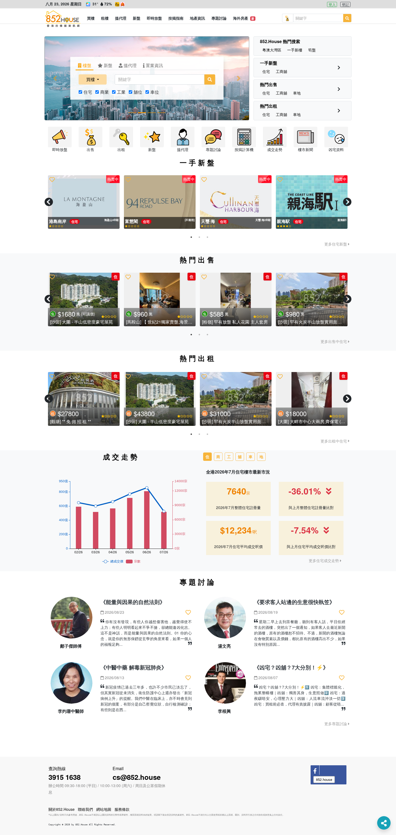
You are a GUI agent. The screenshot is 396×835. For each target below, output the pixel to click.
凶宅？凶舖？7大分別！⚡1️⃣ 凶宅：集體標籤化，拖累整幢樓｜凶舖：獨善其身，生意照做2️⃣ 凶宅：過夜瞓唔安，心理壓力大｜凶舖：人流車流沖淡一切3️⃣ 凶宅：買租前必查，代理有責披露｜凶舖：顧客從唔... (299, 695)
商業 (104, 92)
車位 (154, 92)
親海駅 (132, 221)
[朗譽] (312, 202)
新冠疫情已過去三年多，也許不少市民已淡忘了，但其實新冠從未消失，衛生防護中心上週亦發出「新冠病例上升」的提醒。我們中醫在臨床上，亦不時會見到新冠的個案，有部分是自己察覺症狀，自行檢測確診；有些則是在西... (146, 698)
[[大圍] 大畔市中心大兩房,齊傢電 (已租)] (312, 399)
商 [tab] (218, 456)
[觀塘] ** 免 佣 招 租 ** (70, 421)
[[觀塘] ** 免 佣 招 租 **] (84, 399)
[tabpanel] (84, 202)
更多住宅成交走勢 (324, 560)
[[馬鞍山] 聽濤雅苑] (296, 300)
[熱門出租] (339, 110)
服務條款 (122, 809)
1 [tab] (191, 237)
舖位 (138, 92)
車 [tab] (250, 456)
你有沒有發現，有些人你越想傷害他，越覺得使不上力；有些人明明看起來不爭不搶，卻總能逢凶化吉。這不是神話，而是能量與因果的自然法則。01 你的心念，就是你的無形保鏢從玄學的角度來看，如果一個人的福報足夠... (146, 633)
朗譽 (282, 221)
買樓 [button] (91, 79)
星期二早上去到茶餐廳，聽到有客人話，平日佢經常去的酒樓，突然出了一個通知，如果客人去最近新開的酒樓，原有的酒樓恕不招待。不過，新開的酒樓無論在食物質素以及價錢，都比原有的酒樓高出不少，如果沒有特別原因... (299, 633)
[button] (91, 18)
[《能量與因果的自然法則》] (71, 620)
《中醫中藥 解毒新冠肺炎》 (133, 667)
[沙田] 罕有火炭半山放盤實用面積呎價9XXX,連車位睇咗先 (89, 322)
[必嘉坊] (84, 202)
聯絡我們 (85, 809)
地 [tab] (261, 456)
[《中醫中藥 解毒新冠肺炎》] (71, 685)
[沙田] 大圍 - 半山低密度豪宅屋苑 (157, 421)
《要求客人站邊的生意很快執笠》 (294, 602)
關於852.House (61, 809)
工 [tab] (229, 456)
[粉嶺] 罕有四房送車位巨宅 (211, 322)
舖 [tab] (240, 456)
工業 (121, 92)
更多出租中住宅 (334, 441)
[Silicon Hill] (236, 202)
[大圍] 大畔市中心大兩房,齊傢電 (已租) (314, 421)
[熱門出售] (339, 89)
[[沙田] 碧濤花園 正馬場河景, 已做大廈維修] (144, 300)
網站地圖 (103, 809)
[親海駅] (160, 202)
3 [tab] (207, 237)
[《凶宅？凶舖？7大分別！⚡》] (225, 685)
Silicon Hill (212, 221)
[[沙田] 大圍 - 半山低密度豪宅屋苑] (160, 399)
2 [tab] (199, 237)
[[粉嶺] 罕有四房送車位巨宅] (220, 300)
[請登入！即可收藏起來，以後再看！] (52, 179)
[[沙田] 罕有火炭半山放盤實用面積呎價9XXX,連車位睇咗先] (68, 300)
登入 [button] (332, 4)
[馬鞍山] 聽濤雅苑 (279, 322)
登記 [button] (345, 4)
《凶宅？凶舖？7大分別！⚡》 (291, 667)
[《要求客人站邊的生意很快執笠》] (225, 620)
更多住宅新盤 (336, 244)
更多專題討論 (336, 723)
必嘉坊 (56, 221)
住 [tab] (207, 456)
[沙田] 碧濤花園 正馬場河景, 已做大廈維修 (150, 322)
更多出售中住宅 (334, 341)
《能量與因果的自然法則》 (132, 602)
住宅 (88, 92)
